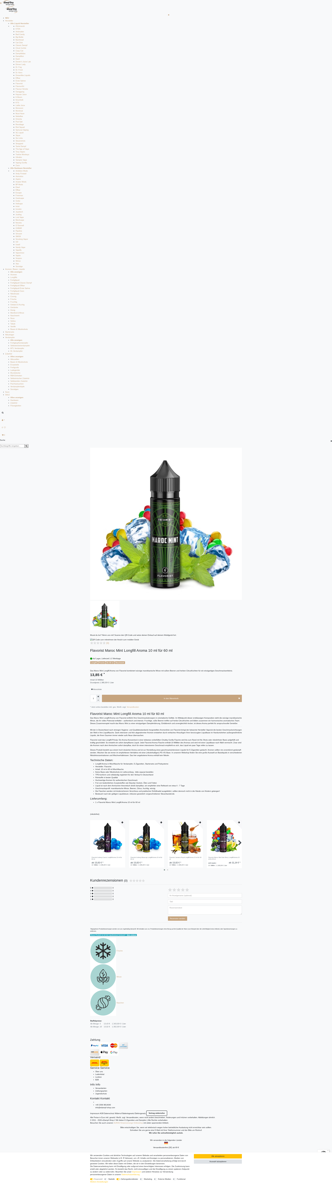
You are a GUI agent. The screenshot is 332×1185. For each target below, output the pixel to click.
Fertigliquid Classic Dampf (21, 283)
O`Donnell (20, 225)
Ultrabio (19, 157)
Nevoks (19, 223)
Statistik (111, 1179)
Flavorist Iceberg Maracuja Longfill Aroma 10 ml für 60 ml (146, 858)
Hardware (14, 400)
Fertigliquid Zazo (17, 291)
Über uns (99, 1071)
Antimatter (20, 32)
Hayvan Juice (21, 94)
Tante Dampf (21, 146)
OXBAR (19, 228)
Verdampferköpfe (17, 386)
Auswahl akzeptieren (217, 1161)
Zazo (18, 165)
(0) (107, 643)
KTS (17, 103)
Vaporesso (20, 253)
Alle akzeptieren (217, 1156)
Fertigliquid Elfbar (17, 285)
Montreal (19, 111)
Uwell (18, 245)
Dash (18, 59)
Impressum (94, 1113)
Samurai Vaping (22, 130)
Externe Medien (164, 1179)
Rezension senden (177, 918)
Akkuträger (9, 335)
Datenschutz (109, 1113)
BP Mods (19, 184)
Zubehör (8, 354)
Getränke (14, 307)
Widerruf (118, 1113)
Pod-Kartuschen (17, 384)
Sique (18, 135)
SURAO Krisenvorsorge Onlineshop (128, 1123)
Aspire (18, 179)
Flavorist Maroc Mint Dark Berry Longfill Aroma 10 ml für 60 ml (224, 858)
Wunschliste (97, 689)
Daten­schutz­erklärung (131, 1174)
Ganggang (20, 92)
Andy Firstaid (21, 174)
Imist (17, 206)
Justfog (19, 214)
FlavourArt (20, 86)
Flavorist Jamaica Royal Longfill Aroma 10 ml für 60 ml (185, 858)
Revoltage (20, 124)
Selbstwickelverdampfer (20, 346)
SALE (7, 395)
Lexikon (98, 1077)
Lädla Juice (20, 105)
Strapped (19, 143)
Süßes (13, 321)
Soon (7, 392)
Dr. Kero (19, 73)
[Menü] (327, 1151)
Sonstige (19, 266)
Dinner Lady (21, 64)
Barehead (20, 40)
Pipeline (19, 231)
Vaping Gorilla (21, 163)
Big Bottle (19, 37)
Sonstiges (14, 389)
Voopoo (19, 258)
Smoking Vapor (22, 239)
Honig (12, 310)
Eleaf (18, 187)
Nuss (12, 318)
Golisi (18, 201)
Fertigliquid (14, 280)
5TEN (18, 29)
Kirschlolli (19, 100)
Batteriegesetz (128, 1113)
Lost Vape (20, 217)
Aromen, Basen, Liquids (15, 269)
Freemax (19, 195)
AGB (101, 1113)
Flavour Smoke (22, 89)
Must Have (20, 113)
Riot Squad (20, 127)
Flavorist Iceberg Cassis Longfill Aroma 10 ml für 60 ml (107, 858)
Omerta (19, 119)
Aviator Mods (21, 182)
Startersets (9, 332)
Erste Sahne (21, 81)
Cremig (13, 296)
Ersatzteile (14, 365)
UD (17, 242)
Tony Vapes (20, 152)
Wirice (18, 261)
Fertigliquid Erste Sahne (20, 288)
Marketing (148, 1179)
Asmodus (19, 176)
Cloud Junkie (21, 48)
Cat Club (19, 42)
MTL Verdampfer (17, 348)
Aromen (13, 275)
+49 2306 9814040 (103, 1105)
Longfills (13, 277)
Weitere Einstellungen (99, 1182)
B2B (97, 1080)
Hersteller (9, 21)
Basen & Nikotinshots (19, 329)
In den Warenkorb (171, 698)
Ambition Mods (22, 171)
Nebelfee (19, 116)
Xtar (17, 264)
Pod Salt (19, 122)
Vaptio (18, 255)
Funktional (181, 1179)
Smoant (19, 234)
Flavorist (19, 83)
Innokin (19, 209)
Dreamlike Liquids (23, 75)
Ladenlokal (99, 1074)
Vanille (13, 326)
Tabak (12, 324)
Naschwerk (14, 315)
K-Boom (19, 97)
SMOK (18, 236)
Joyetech (19, 212)
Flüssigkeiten (15, 406)
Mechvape (20, 220)
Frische (13, 299)
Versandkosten (133, 707)
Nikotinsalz (14, 294)
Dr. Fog (19, 67)
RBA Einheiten (16, 376)
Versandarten (100, 1088)
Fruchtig (13, 302)
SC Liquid (19, 133)
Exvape (19, 193)
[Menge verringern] (98, 700)
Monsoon (19, 108)
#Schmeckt (20, 26)
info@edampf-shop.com (105, 1107)
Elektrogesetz (140, 1113)
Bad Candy (20, 34)
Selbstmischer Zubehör (19, 378)
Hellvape (19, 204)
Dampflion (20, 56)
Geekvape (20, 198)
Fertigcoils (14, 367)
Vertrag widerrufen (157, 1113)
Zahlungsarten (101, 1091)
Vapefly (19, 250)
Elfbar (18, 78)
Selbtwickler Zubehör (19, 381)
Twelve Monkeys (22, 154)
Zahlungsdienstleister (129, 1179)
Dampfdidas (20, 53)
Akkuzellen (14, 359)
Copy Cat (19, 51)
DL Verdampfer (16, 351)
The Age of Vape (22, 149)
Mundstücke (15, 373)
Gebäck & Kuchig (17, 305)
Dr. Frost (19, 70)
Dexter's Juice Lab (23, 62)
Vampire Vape (21, 160)
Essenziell (98, 1179)
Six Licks (19, 138)
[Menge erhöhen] (98, 696)
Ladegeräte (15, 370)
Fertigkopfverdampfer (19, 343)
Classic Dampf (21, 45)
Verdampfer (10, 337)
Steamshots (20, 141)
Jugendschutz (101, 1094)
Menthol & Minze (17, 313)
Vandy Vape (20, 247)
